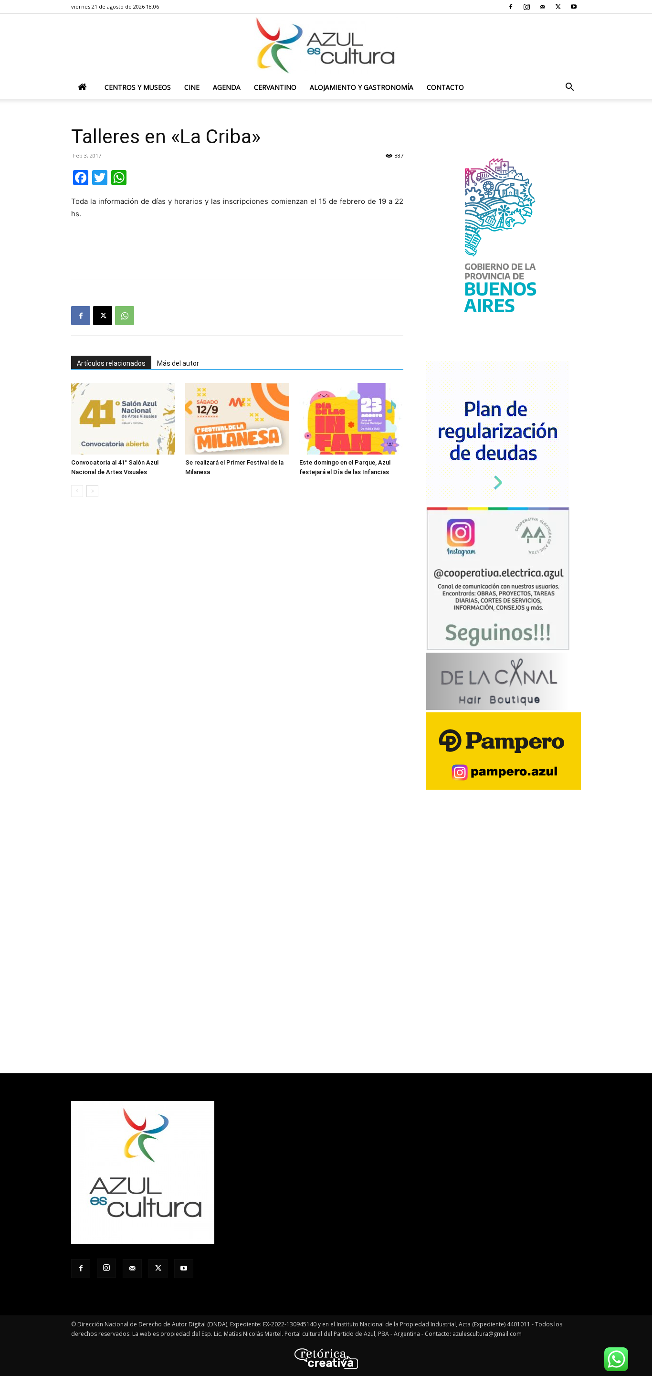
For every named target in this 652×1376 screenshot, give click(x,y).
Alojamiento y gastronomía (361, 87)
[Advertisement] (237, 247)
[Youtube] (574, 6)
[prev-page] (77, 491)
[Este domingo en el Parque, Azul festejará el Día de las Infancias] (351, 419)
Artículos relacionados (111, 363)
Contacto (445, 87)
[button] (569, 88)
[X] (558, 6)
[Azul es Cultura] (326, 45)
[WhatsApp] (124, 315)
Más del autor (178, 363)
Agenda (227, 87)
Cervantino (275, 87)
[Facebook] (511, 6)
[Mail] (542, 6)
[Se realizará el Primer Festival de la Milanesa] (237, 419)
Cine (192, 87)
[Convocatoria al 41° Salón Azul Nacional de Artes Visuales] (123, 419)
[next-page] (92, 491)
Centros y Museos (138, 87)
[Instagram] (526, 6)
